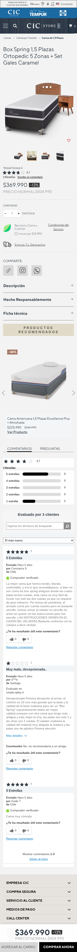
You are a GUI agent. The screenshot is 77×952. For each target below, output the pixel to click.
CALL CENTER (17, 918)
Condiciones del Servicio (58, 227)
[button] (10, 270)
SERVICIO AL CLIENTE (24, 901)
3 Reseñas (9, 177)
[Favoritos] (69, 140)
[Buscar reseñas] (67, 525)
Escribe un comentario (30, 177)
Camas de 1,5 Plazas (52, 37)
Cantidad (10, 205)
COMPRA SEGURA (21, 892)
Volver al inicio (38, 859)
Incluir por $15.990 (30, 233)
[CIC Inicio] (41, 26)
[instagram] (24, 270)
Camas (7, 37)
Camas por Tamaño (26, 37)
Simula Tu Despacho (30, 244)
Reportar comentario (19, 647)
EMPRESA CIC (17, 883)
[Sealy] (63, 13)
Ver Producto (17, 432)
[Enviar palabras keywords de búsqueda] (14, 25)
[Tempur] (38, 13)
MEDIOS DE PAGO (20, 909)
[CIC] (14, 13)
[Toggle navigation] (5, 25)
